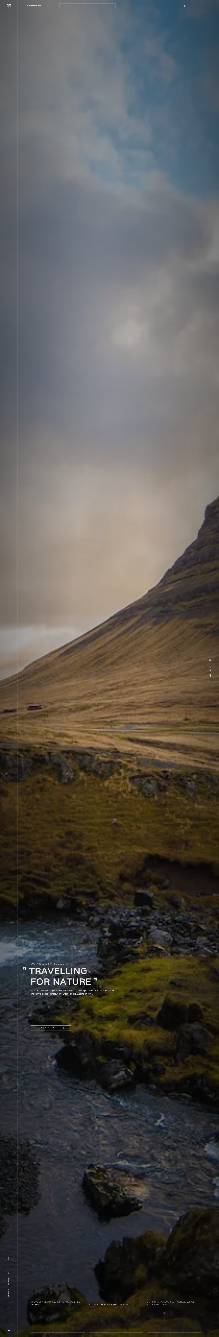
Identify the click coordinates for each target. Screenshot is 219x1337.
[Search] (112, 6)
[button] (208, 6)
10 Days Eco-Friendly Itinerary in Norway (110, 1304)
